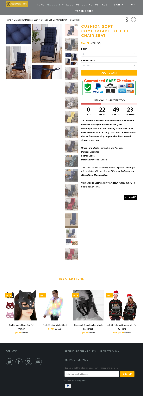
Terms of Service (76, 359)
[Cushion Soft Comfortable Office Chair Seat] (34, 52)
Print (84, 49)
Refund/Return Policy (80, 351)
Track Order (84, 11)
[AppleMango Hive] (17, 4)
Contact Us (90, 5)
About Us (73, 5)
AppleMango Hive (79, 380)
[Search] (127, 4)
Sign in (119, 5)
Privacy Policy (109, 351)
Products (54, 5)
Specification (88, 60)
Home (40, 5)
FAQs (104, 5)
